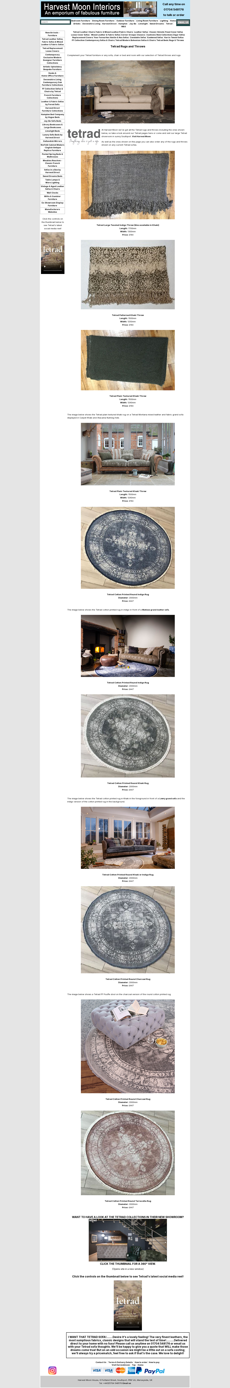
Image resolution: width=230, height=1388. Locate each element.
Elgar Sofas (179, 35)
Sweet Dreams (157, 24)
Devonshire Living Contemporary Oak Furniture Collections (52, 82)
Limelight (143, 24)
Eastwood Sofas (155, 37)
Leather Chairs (87, 32)
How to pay (154, 1362)
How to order (141, 1362)
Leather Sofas (141, 32)
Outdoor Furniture (125, 21)
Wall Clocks (52, 193)
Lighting (164, 21)
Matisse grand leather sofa (155, 610)
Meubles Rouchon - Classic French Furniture (52, 163)
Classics (141, 35)
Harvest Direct (109, 24)
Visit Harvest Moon (141, 136)
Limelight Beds (52, 131)
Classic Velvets (156, 32)
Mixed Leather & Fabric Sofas (105, 35)
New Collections (164, 35)
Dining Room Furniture (103, 21)
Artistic (77, 24)
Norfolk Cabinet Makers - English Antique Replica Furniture (52, 148)
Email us (127, 1383)
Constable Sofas (137, 37)
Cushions (151, 35)
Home (173, 21)
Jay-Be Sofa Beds (52, 121)
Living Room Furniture (147, 21)
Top (134, 1365)
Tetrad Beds (162, 40)
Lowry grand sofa (168, 798)
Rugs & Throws (176, 40)
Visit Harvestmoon (121, 1365)
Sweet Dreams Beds (52, 176)
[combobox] (55, 22)
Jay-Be (132, 24)
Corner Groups (128, 35)
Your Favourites (101, 37)
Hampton (122, 24)
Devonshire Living (91, 24)
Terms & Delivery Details (120, 1362)
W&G (123, 26)
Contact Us (101, 1362)
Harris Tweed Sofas (174, 37)
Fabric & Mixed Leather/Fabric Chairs (114, 32)
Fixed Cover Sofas (174, 32)
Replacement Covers (82, 37)
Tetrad (169, 24)
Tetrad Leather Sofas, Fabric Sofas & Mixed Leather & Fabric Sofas (52, 42)
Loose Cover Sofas (80, 35)
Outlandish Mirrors (52, 141)
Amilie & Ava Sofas (119, 37)
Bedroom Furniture (80, 21)
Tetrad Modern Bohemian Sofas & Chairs (135, 40)
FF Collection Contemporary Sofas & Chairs (93, 40)
